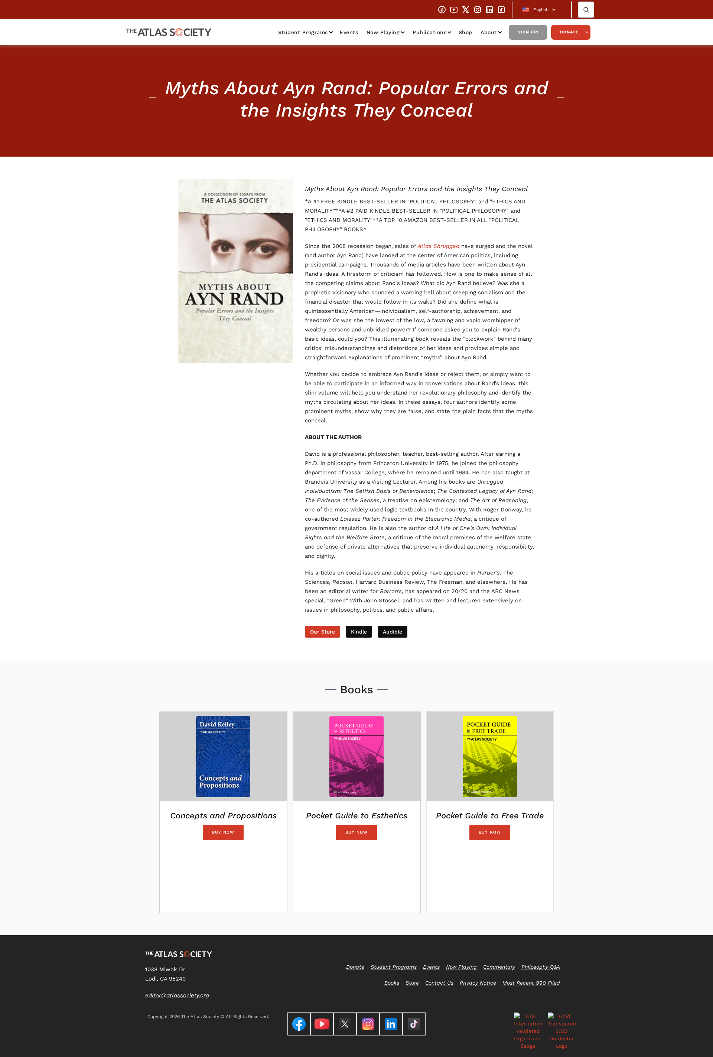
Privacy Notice (478, 983)
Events (349, 32)
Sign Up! (528, 32)
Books (391, 983)
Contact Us (439, 983)
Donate (569, 32)
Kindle (359, 632)
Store (412, 983)
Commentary (499, 967)
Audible (392, 632)
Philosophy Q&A (540, 967)
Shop (465, 32)
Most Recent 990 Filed (531, 983)
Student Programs (303, 32)
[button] (541, 9)
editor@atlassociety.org (177, 995)
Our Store (322, 632)
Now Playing (383, 32)
